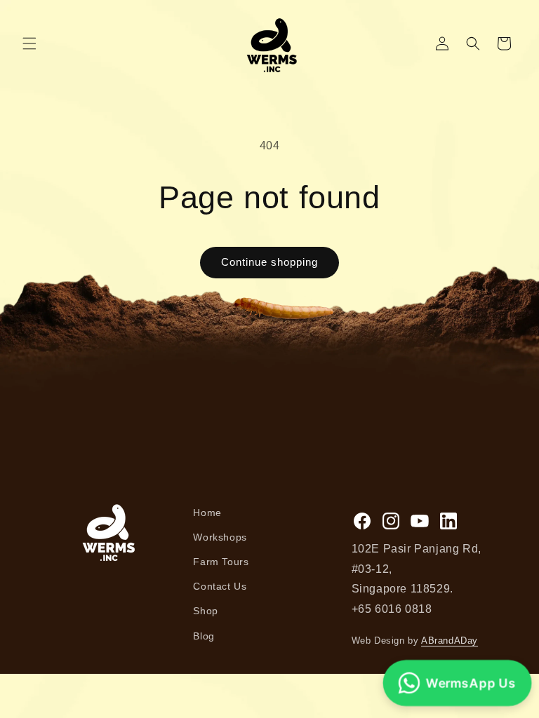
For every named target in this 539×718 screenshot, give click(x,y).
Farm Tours (220, 561)
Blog (203, 636)
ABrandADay (449, 640)
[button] (29, 43)
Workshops (219, 537)
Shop (205, 610)
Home (207, 512)
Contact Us (219, 586)
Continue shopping (269, 262)
